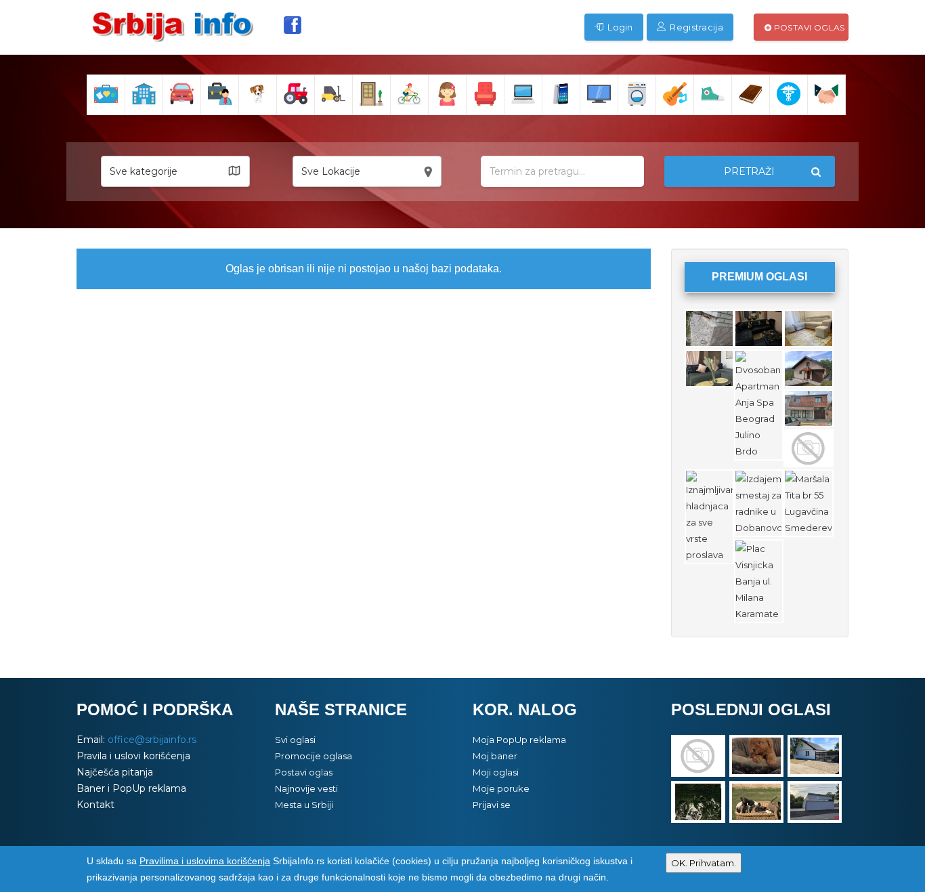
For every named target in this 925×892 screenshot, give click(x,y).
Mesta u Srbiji (304, 804)
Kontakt (95, 805)
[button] (175, 171)
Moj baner (495, 755)
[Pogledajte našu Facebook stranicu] (292, 25)
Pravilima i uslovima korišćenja (204, 860)
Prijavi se (492, 804)
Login (619, 27)
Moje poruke (501, 788)
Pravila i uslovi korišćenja (133, 756)
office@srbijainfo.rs (152, 740)
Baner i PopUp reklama (131, 788)
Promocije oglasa (313, 755)
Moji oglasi (496, 772)
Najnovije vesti (306, 788)
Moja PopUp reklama (519, 739)
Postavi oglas (807, 27)
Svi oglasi (295, 739)
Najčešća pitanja (115, 772)
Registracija (695, 27)
